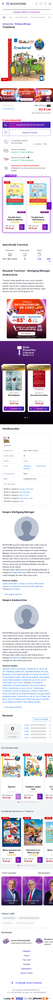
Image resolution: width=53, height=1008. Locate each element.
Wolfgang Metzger (23, 24)
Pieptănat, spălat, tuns (15, 671)
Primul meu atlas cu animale (38, 699)
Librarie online (4, 17)
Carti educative (24, 492)
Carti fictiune (7, 923)
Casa (39, 259)
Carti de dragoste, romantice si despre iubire (19, 928)
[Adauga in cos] (22, 227)
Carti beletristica (9, 918)
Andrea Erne (7, 24)
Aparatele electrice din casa (36, 671)
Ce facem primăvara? (21, 685)
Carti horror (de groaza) (25, 923)
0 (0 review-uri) (8, 109)
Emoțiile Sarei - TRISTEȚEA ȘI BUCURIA (38, 219)
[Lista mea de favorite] (45, 4)
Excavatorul (15, 589)
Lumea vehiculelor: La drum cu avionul (18, 584)
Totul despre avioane (31, 702)
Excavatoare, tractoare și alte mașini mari (26, 586)
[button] (49, 206)
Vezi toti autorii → (45, 873)
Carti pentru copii (26, 498)
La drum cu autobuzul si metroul (25, 691)
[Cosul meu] (50, 4)
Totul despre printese (21, 674)
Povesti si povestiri (26, 489)
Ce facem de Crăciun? (40, 674)
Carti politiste (45, 928)
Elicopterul (7, 674)
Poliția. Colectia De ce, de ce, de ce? (18, 688)
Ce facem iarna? (20, 699)
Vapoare (6, 669)
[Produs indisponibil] (18, 796)
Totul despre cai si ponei (13, 683)
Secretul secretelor (39, 395)
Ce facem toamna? (38, 685)
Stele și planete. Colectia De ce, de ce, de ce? (27, 680)
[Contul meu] (36, 4)
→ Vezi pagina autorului (12, 594)
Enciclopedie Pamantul (28, 694)
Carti (22, 501)
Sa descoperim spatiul (11, 677)
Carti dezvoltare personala (29, 918)
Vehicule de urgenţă (30, 677)
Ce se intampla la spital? (12, 702)
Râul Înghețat (14, 395)
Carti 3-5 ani (24, 495)
